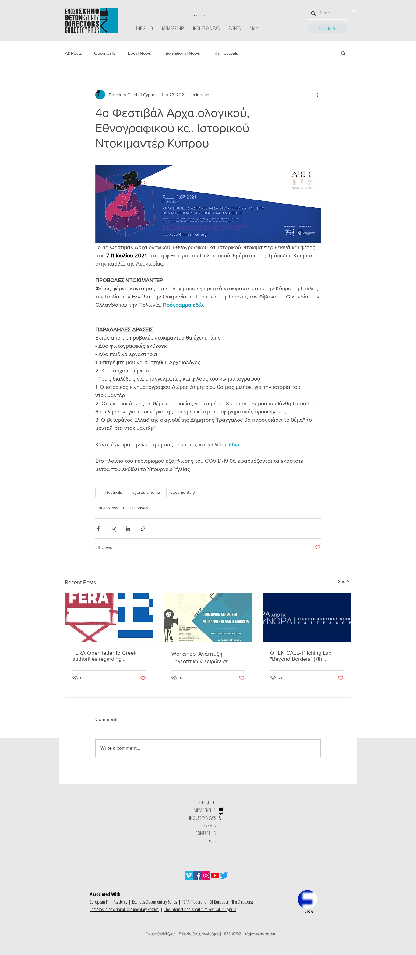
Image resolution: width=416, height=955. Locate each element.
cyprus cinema (146, 492)
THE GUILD (207, 802)
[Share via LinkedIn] (128, 529)
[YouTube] (215, 875)
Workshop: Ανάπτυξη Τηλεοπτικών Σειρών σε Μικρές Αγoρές (199, 658)
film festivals (110, 492)
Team (211, 840)
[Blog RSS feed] (353, 11)
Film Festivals (225, 53)
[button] (343, 53)
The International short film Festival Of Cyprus (200, 909)
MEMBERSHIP (205, 810)
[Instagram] (206, 875)
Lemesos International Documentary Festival (124, 909)
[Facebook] (197, 875)
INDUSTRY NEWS (202, 817)
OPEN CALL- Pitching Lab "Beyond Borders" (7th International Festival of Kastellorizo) (300, 656)
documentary (182, 492)
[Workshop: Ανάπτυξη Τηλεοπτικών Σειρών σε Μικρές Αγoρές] (208, 617)
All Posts (73, 53)
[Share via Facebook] (98, 529)
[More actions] (317, 94)
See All (344, 581)
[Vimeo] (189, 875)
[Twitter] (224, 875)
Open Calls (105, 53)
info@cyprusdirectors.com (260, 933)
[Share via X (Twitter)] (113, 529)
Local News (139, 53)
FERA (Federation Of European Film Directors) (218, 901)
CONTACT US (206, 833)
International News (181, 53)
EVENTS (210, 825)
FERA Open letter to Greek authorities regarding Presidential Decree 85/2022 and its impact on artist (107, 656)
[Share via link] (143, 529)
